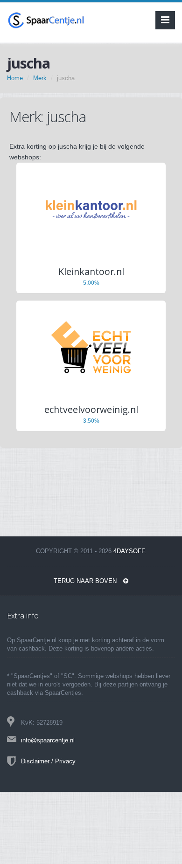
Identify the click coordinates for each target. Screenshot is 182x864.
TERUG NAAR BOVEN (86, 580)
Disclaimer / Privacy (48, 761)
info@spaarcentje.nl (48, 740)
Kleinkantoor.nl (91, 271)
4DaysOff (129, 551)
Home (15, 78)
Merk (40, 78)
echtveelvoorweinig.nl (91, 409)
